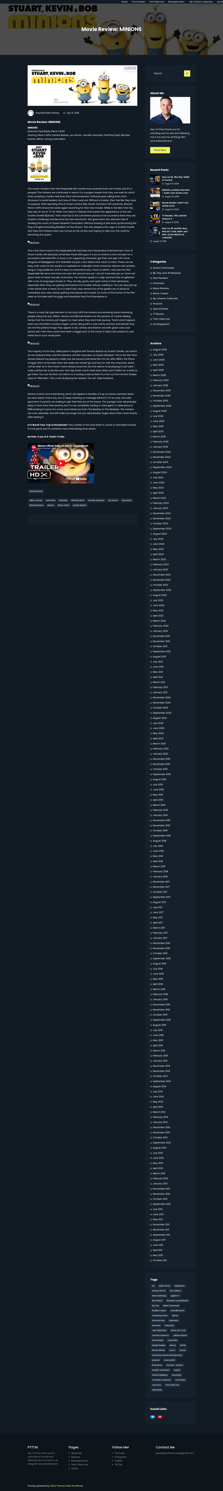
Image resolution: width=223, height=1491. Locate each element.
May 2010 (158, 1255)
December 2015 (161, 1004)
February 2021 (160, 687)
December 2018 (161, 820)
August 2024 (160, 472)
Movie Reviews (36, 491)
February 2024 (161, 503)
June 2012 (158, 1214)
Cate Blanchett (177, 1310)
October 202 (160, 1260)
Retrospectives (79, 1460)
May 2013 (158, 1163)
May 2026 (158, 364)
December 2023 (162, 513)
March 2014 (159, 1112)
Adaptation (180, 1286)
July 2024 (158, 477)
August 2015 (159, 1025)
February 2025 (161, 441)
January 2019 (160, 815)
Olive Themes (58, 1485)
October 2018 (160, 830)
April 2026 (158, 370)
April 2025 (158, 431)
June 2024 (159, 482)
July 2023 (158, 539)
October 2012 (160, 1198)
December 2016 (161, 943)
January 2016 (160, 999)
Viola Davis (157, 1390)
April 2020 (158, 738)
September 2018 (162, 835)
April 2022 (158, 615)
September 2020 (162, 712)
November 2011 (161, 1229)
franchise (63, 500)
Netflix (183, 1345)
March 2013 (159, 1173)
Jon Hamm (113, 500)
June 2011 (158, 1245)
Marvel (173, 1345)
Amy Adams (175, 1290)
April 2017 (158, 922)
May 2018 (158, 856)
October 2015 (160, 1014)
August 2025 (160, 411)
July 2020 (158, 723)
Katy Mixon (127, 500)
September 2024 (162, 467)
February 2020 (161, 748)
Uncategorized (161, 324)
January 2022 (160, 631)
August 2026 (160, 349)
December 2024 (162, 451)
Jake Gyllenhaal (159, 1330)
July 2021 (158, 661)
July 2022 (158, 600)
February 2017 (160, 932)
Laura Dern (173, 1340)
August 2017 (159, 902)
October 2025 (160, 400)
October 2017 (160, 891)
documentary (158, 1320)
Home (74, 1468)
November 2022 (161, 579)
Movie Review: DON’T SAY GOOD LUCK (175, 204)
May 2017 (158, 917)
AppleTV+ (175, 1295)
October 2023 (160, 523)
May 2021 (158, 671)
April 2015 (158, 1045)
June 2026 (158, 359)
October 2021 (160, 646)
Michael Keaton (36, 505)
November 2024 (162, 457)
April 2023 (158, 554)
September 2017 (162, 897)
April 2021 (158, 677)
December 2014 (161, 1066)
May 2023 (158, 549)
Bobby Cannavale (171, 1305)
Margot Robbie (158, 1345)
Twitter (118, 1460)
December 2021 (161, 636)
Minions (50, 505)
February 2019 (160, 810)
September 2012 (162, 1204)
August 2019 (159, 779)
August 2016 (159, 963)
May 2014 (158, 1101)
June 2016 (158, 973)
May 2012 (158, 1219)
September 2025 (162, 405)
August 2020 (160, 718)
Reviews (75, 1457)
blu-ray (155, 1305)
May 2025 (158, 426)
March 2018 (159, 866)
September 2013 (162, 1142)
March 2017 (159, 927)
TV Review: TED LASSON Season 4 (174, 217)
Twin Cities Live (161, 319)
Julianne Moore (180, 1335)
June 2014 (158, 1096)
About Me (76, 1453)
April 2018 (158, 861)
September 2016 (162, 958)
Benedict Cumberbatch (177, 1300)
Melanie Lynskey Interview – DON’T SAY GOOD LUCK (176, 191)
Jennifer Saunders (96, 500)
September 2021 (162, 651)
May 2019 (158, 794)
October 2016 (160, 953)
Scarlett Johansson (160, 1370)
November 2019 (161, 764)
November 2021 (161, 641)
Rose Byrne (157, 1365)
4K (153, 1286)
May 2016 (158, 978)
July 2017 (158, 907)
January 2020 (160, 753)
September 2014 (162, 1081)
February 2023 (161, 564)
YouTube (120, 1453)
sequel (177, 1370)
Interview (156, 1325)
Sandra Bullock (79, 505)
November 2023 (162, 518)
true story (156, 1385)
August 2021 (159, 656)
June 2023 (158, 544)
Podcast (157, 303)
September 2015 (162, 1019)
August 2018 (159, 840)
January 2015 (160, 1060)
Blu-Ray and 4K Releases (167, 273)
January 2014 (160, 1122)
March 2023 (159, 559)
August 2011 (159, 1239)
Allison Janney (36, 500)
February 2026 (161, 380)
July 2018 (158, 846)
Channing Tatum (160, 1315)
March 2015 (159, 1050)
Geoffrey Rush (77, 500)
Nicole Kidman (158, 1350)
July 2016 (158, 968)
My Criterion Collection (165, 298)
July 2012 (158, 1209)
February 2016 (160, 994)
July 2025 (158, 416)
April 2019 (158, 799)
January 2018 (160, 876)
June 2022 (158, 605)
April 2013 (158, 1168)
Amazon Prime (158, 1290)
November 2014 (161, 1071)
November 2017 (161, 886)
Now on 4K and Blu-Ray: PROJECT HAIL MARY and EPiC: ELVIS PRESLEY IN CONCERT (175, 233)
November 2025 (161, 395)
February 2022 (161, 625)
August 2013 (159, 1147)
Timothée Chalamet (161, 1380)
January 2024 (160, 508)
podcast (156, 1360)
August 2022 (160, 595)
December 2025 (162, 390)
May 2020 (158, 733)
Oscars (182, 1350)
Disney (175, 1315)
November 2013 (161, 1132)
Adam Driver (164, 1286)
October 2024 (160, 462)
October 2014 (160, 1076)
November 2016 (161, 948)
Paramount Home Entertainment (167, 1355)
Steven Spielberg (159, 1375)
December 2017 (161, 881)
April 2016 (158, 984)
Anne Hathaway (159, 1295)
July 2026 (158, 354)
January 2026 (160, 385)
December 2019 (161, 758)
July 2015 (158, 1030)
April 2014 (158, 1106)
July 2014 (158, 1091)
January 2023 (160, 569)
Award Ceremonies (163, 267)
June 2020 (158, 728)
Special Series (160, 308)
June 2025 (158, 421)
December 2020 (162, 697)
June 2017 (158, 912)
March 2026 (159, 375)
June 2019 (158, 789)
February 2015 (160, 1055)
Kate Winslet (157, 1340)
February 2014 (160, 1117)
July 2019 (158, 784)
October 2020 (160, 707)
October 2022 (160, 584)
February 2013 (160, 1178)
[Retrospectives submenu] (184, 1)
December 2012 (161, 1188)
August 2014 (159, 1086)
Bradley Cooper (159, 1310)
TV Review (158, 314)
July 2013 (158, 1153)
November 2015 (161, 1009)
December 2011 (161, 1224)
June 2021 (158, 666)
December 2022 (162, 574)
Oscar (172, 1350)
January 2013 (160, 1183)
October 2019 (160, 769)
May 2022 (158, 610)
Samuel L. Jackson (174, 1365)
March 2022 (159, 620)
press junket (169, 1360)
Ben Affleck (157, 1300)
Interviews (158, 283)
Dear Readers (160, 278)
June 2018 (158, 851)
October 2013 (160, 1137)
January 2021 (160, 692)
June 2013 (158, 1158)
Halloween (173, 1320)
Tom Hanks (180, 1380)
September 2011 (161, 1234)
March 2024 (159, 498)
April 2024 (158, 492)
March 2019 (159, 805)
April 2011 (157, 1250)
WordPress (77, 1485)
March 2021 (159, 682)
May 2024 (158, 487)
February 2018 (160, 871)
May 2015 (158, 1040)
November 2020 (162, 702)
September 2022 (162, 590)
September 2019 (162, 774)
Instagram (121, 1457)
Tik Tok (118, 1464)
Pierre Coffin (63, 505)
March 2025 (159, 436)
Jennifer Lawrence (160, 1335)
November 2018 (161, 825)
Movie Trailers (160, 293)
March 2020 (159, 743)
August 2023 (160, 533)
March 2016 (159, 989)
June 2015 (158, 1035)
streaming (176, 1375)
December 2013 (161, 1127)
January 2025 (160, 446)
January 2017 (160, 938)
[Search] (187, 73)
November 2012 (161, 1193)
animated (50, 500)
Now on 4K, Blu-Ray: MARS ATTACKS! (175, 179)
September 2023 (162, 528)
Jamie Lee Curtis (178, 1330)
